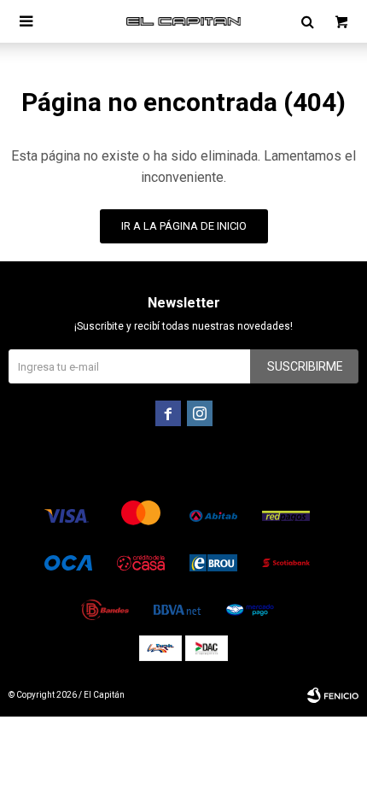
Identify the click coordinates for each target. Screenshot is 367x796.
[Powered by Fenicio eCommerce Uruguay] (332, 695)
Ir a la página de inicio (184, 225)
